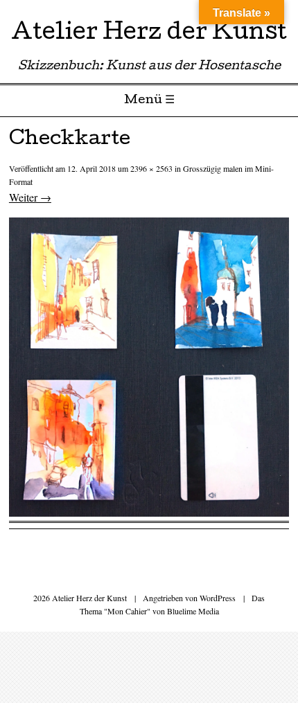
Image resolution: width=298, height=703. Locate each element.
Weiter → (30, 197)
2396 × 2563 (151, 168)
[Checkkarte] (149, 512)
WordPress (218, 597)
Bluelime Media (193, 610)
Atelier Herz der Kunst (149, 34)
